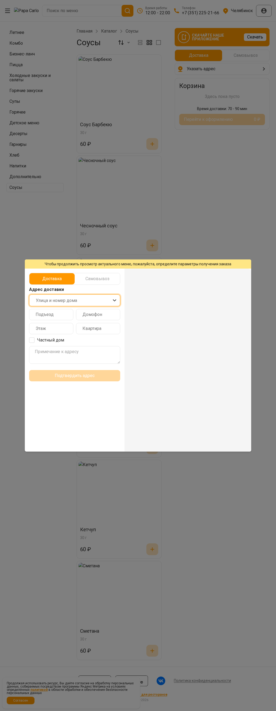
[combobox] (74, 300)
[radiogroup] (74, 279)
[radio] (52, 278)
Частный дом (50, 340)
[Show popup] (114, 300)
